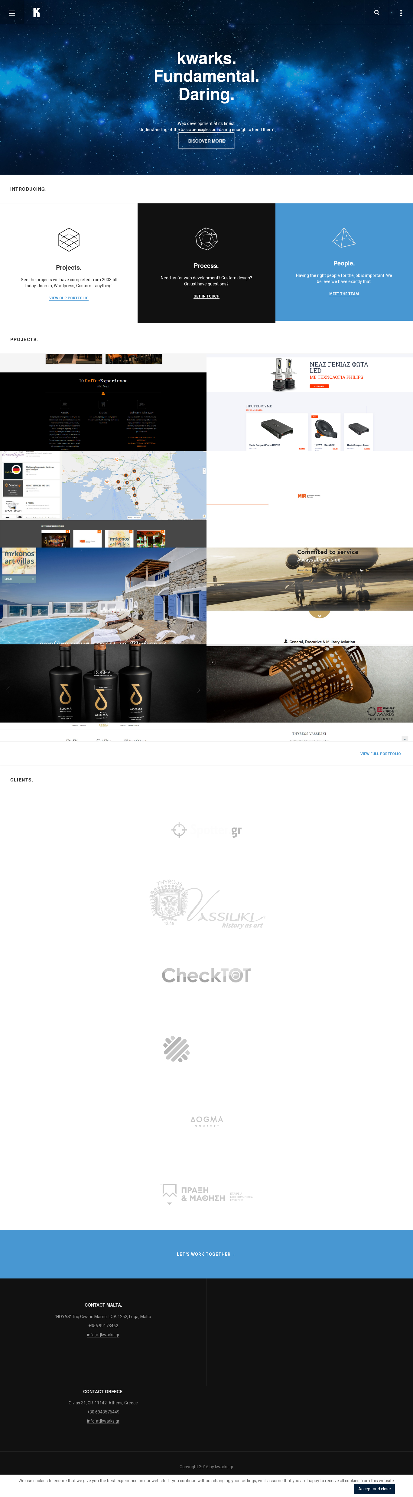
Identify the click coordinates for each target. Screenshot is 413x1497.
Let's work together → (206, 1254)
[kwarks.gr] (36, 12)
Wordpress (22, 732)
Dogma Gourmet (34, 724)
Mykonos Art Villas (37, 627)
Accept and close (374, 1488)
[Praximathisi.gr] (206, 1194)
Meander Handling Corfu (252, 627)
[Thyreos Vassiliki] (206, 904)
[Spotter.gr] (206, 831)
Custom (19, 635)
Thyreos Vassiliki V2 (245, 724)
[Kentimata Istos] (206, 1049)
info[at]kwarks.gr (103, 1334)
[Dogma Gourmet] (206, 1121)
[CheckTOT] (206, 976)
